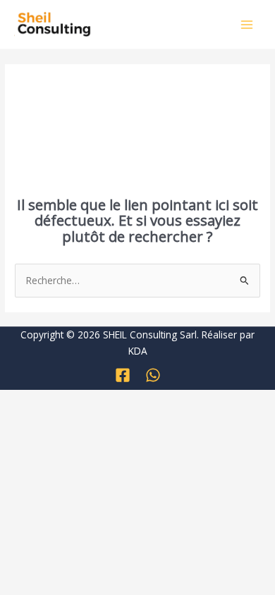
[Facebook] (122, 375)
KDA (137, 350)
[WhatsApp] (153, 375)
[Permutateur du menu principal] (247, 24)
